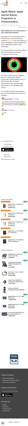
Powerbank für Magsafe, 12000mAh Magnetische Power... (14, 264)
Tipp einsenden (8, 144)
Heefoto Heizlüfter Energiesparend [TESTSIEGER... (16, 289)
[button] (3, 423)
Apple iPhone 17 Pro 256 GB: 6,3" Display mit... (15, 231)
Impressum (7, 154)
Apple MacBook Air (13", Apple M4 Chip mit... (16, 305)
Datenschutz (7, 156)
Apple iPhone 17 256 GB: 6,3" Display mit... (15, 205)
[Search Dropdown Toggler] (21, 3)
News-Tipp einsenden (8, 378)
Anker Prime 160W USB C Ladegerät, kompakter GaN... (16, 281)
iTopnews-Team (8, 146)
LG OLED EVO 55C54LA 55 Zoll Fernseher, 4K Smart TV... (16, 313)
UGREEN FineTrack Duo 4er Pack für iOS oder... (15, 255)
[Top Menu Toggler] (25, 3)
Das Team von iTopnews (9, 382)
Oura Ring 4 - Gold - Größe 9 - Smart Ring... (16, 272)
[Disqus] (14, 115)
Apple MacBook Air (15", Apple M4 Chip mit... (16, 297)
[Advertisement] (14, 179)
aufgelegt (10, 40)
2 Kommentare (23, 27)
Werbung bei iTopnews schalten (11, 380)
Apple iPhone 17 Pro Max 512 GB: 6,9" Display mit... (16, 240)
